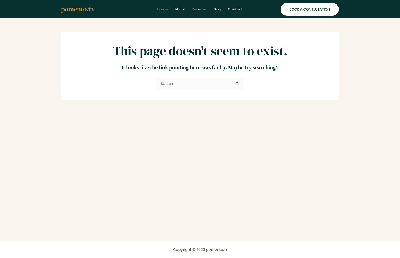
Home (162, 9)
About (180, 9)
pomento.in (77, 9)
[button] (310, 9)
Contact (235, 9)
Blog (217, 9)
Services (199, 9)
